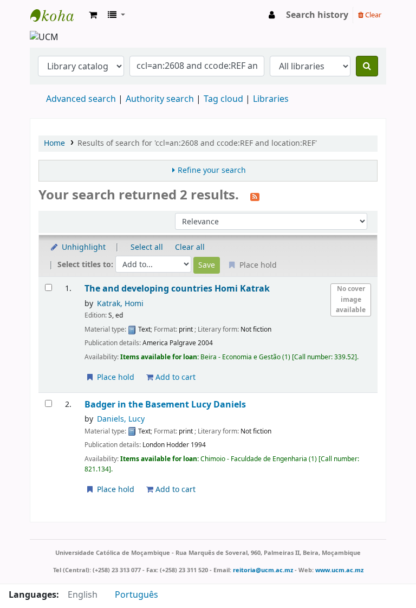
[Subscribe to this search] (255, 196)
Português (136, 594)
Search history (317, 15)
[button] (92, 15)
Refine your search (212, 170)
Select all (147, 247)
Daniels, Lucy (121, 419)
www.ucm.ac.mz (339, 570)
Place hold (114, 377)
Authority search (160, 99)
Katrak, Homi (120, 303)
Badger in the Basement (165, 404)
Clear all (190, 247)
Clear (372, 15)
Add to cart (174, 377)
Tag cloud (223, 99)
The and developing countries (177, 288)
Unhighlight (83, 247)
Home (54, 143)
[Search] (367, 66)
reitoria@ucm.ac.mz (263, 570)
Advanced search (81, 99)
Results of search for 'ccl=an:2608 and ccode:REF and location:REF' (197, 143)
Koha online (57, 15)
